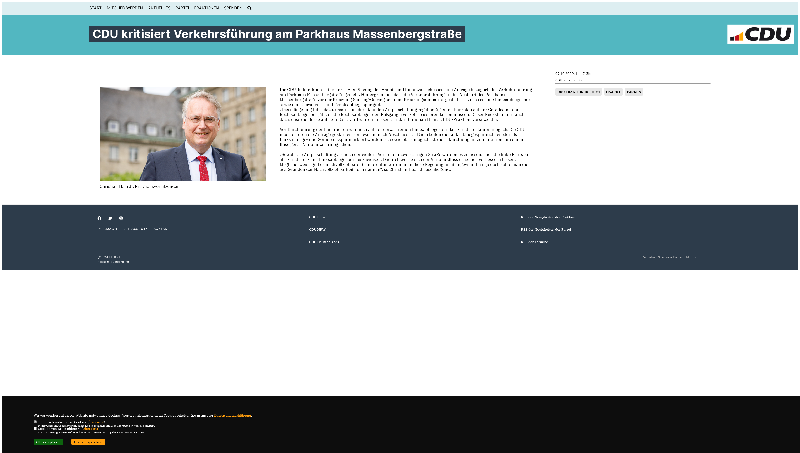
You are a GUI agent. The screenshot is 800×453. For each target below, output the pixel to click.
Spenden (233, 8)
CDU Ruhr (317, 217)
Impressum (107, 228)
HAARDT (613, 92)
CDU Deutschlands (324, 242)
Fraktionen (206, 8)
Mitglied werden (125, 8)
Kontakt (161, 228)
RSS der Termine (534, 242)
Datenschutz (135, 228)
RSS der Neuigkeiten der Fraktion (548, 217)
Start (95, 8)
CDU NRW (317, 229)
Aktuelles (159, 8)
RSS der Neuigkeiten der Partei (546, 229)
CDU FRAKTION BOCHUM (579, 92)
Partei (182, 8)
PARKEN (634, 92)
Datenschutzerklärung (232, 415)
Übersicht (96, 422)
